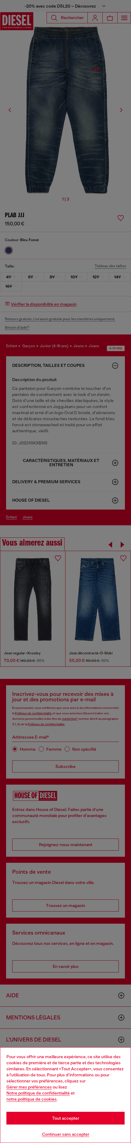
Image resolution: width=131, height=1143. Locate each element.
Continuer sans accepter (65, 1134)
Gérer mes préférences (29, 1087)
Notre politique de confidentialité (38, 1093)
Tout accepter (65, 1118)
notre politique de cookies (31, 1099)
